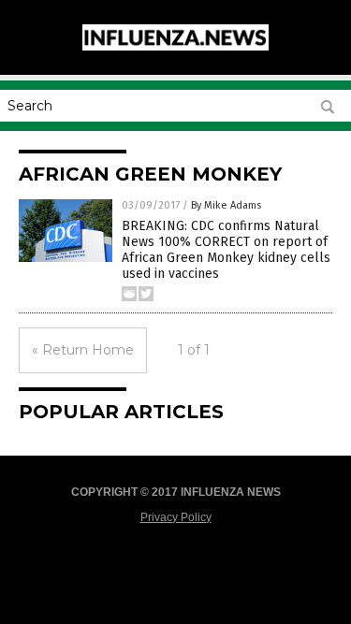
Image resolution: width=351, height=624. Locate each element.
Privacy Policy (176, 517)
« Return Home (83, 349)
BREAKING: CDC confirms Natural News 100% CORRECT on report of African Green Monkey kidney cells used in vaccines (226, 249)
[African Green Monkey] (176, 46)
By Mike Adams (226, 205)
